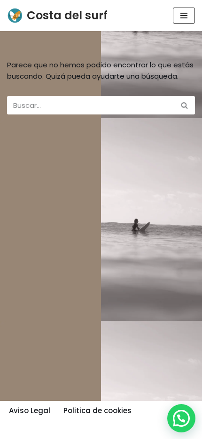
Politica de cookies (97, 410)
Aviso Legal (29, 410)
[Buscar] (184, 105)
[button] (181, 418)
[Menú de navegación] (184, 16)
